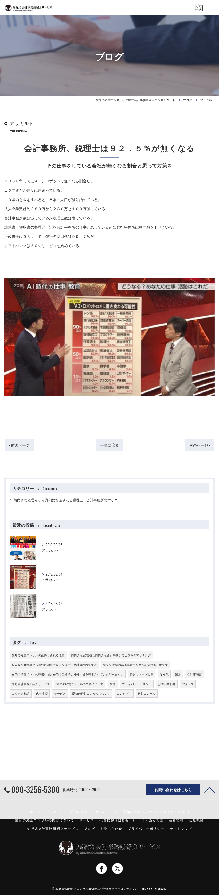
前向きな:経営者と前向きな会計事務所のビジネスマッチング (111, 655)
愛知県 (164, 674)
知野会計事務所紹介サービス (31, 684)
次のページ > (199, 445)
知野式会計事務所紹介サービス (53, 828)
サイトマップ (181, 828)
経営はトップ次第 (141, 674)
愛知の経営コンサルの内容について (79, 684)
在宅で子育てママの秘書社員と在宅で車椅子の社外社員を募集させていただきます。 (67, 674)
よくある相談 (20, 693)
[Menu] (211, 7)
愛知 (113, 684)
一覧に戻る (109, 445)
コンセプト (124, 693)
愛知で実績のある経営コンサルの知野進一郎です (135, 664)
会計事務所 (194, 674)
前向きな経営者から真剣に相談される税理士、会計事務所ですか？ (66, 500)
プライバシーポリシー (136, 684)
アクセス (188, 684)
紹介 (178, 674)
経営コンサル (146, 693)
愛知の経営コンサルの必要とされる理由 (38, 655)
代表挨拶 (42, 693)
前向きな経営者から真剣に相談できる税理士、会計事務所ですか (54, 664)
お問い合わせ (166, 684)
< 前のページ (19, 445)
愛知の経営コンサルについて (91, 693)
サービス (60, 693)
